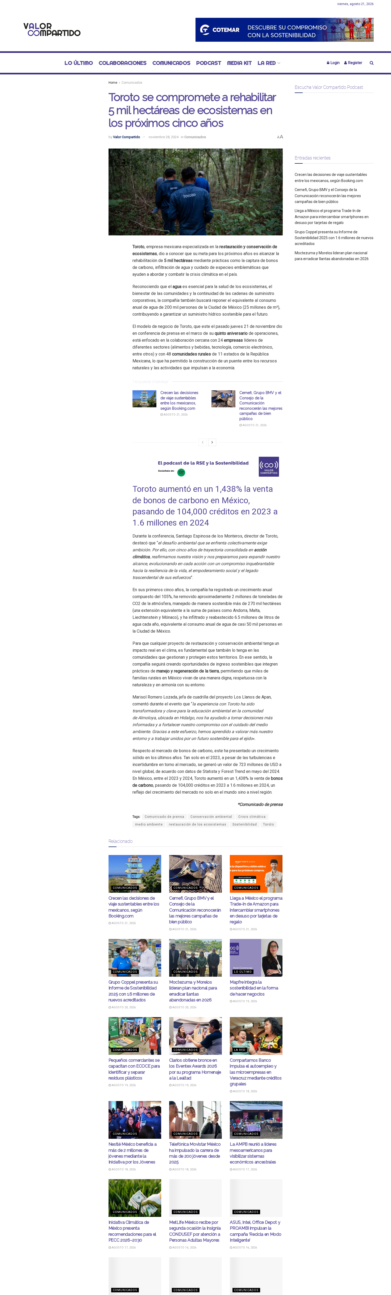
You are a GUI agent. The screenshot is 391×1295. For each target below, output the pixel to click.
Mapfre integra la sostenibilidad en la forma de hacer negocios (254, 988)
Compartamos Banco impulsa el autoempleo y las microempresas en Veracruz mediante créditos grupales (256, 1072)
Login (335, 63)
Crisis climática (252, 817)
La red (267, 63)
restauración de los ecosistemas (197, 824)
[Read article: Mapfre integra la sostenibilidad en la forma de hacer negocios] (256, 958)
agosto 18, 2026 (244, 1091)
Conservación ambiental (211, 817)
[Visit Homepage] (50, 29)
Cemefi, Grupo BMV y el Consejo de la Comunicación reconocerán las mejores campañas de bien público (195, 910)
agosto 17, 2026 (244, 1169)
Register (354, 63)
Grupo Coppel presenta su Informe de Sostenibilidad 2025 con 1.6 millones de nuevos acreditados (334, 238)
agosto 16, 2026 (184, 1247)
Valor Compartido (126, 137)
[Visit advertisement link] (285, 29)
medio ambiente (149, 824)
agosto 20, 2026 (123, 1007)
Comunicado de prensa (164, 817)
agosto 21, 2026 (175, 414)
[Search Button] (372, 63)
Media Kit (239, 63)
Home (113, 82)
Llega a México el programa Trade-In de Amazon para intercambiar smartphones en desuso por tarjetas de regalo (256, 910)
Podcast (208, 63)
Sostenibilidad (244, 824)
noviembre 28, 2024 (163, 137)
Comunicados (171, 63)
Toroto (268, 824)
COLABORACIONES (123, 63)
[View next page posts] (212, 442)
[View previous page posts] (203, 442)
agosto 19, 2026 (244, 1001)
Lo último (79, 63)
